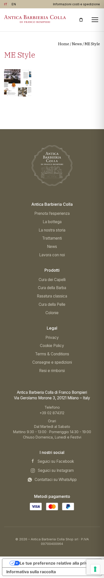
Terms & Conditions (52, 354)
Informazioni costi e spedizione (76, 4)
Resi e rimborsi (52, 370)
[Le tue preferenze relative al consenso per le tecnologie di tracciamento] (95, 569)
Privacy (52, 337)
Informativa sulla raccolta (31, 571)
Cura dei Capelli (52, 279)
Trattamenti (52, 238)
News (77, 43)
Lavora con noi (52, 254)
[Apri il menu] (95, 20)
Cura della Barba (52, 287)
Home (63, 43)
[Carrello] (81, 20)
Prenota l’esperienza (52, 213)
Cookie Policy (52, 345)
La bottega (52, 221)
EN (14, 4)
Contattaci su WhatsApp (56, 479)
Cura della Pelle (52, 304)
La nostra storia (52, 230)
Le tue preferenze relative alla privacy (57, 563)
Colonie (52, 312)
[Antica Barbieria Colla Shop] (52, 165)
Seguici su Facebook (56, 461)
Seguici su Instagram (55, 470)
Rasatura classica (52, 296)
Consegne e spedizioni (52, 362)
